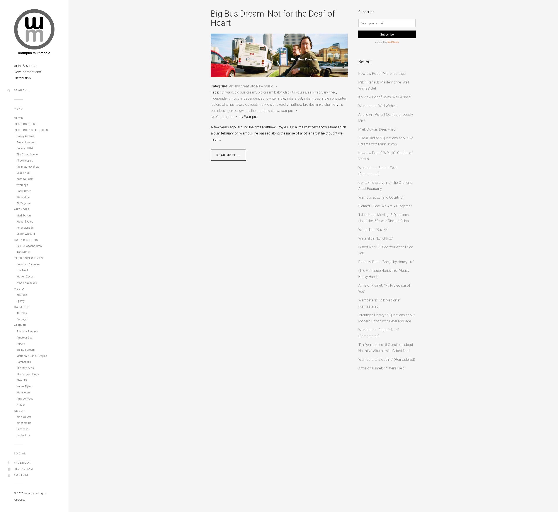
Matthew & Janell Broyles (32, 355)
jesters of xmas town (227, 104)
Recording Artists (31, 130)
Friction (21, 404)
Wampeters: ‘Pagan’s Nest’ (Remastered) (378, 333)
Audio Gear (23, 252)
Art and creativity (242, 86)
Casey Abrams (25, 136)
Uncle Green (24, 191)
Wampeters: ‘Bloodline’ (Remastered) (386, 359)
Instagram (23, 468)
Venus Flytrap (25, 386)
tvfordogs (22, 185)
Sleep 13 (22, 380)
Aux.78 (21, 343)
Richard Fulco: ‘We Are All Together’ (385, 206)
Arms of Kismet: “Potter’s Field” (382, 368)
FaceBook (22, 462)
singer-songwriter (236, 111)
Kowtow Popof (25, 178)
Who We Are (24, 416)
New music (264, 86)
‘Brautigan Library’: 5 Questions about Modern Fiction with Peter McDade (386, 318)
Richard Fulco (25, 221)
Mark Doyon (24, 215)
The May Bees (25, 368)
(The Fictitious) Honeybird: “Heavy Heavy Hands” (383, 274)
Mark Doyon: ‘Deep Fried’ (377, 129)
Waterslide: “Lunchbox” (375, 238)
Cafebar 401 (24, 362)
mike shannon (326, 104)
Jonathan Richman (28, 264)
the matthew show (28, 166)
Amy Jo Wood (25, 398)
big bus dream (245, 92)
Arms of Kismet (26, 142)
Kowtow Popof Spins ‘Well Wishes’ (384, 97)
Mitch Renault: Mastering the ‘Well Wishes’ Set (383, 85)
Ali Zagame (24, 203)
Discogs (22, 319)
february (321, 92)
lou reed (251, 104)
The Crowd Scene (27, 154)
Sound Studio (26, 240)
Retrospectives (28, 258)
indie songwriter (334, 98)
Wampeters (24, 392)
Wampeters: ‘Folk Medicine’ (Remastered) (379, 303)
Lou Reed (22, 270)
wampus (287, 111)
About (19, 410)
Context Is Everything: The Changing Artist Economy (385, 185)
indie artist (294, 98)
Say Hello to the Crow (29, 246)
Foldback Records (27, 331)
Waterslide (23, 197)
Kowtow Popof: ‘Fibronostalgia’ (382, 73)
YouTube (22, 294)
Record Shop (25, 124)
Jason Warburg (26, 233)
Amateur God (24, 337)
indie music (312, 98)
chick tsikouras (294, 92)
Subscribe (22, 429)
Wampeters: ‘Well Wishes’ (377, 106)
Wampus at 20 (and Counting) (380, 197)
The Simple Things (28, 374)
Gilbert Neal (23, 172)
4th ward (226, 92)
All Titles (22, 313)
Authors (22, 209)
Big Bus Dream (26, 349)
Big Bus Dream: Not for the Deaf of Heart (273, 18)
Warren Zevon (25, 276)
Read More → (228, 155)
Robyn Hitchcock (27, 282)
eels (311, 92)
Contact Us (23, 435)
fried (332, 92)
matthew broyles (302, 104)
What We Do (24, 423)
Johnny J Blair (25, 148)
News (18, 117)
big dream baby (270, 92)
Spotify (21, 301)
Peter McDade (25, 227)
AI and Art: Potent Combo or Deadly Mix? (385, 117)
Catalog (21, 307)
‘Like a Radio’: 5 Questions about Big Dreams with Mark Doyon (385, 141)
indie (281, 98)
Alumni (20, 325)
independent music (225, 98)
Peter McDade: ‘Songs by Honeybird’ (386, 262)
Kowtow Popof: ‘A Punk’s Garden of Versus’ (385, 156)
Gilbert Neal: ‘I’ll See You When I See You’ (385, 250)
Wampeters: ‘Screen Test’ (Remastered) (377, 171)
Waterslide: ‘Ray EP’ (373, 230)
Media (19, 288)
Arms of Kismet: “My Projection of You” (384, 288)
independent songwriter (259, 98)
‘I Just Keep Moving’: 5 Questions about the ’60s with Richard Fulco (383, 218)
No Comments (222, 117)
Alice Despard (25, 160)
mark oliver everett (273, 104)
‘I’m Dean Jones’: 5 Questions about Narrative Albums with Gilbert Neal (385, 348)
